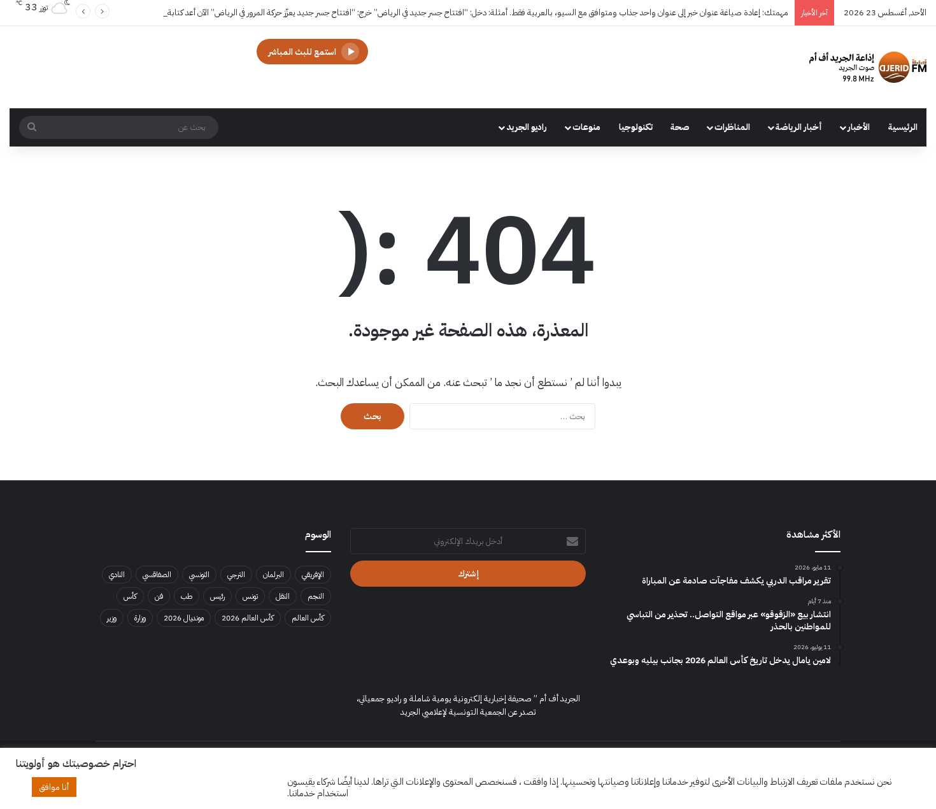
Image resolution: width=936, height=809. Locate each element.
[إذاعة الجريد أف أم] (867, 67)
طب (186, 596)
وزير (112, 618)
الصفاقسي (157, 574)
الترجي (236, 574)
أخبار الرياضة (799, 127)
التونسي (199, 574)
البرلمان (273, 574)
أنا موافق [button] (54, 787)
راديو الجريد (526, 127)
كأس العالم (308, 618)
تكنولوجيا (636, 127)
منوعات (586, 127)
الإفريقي (313, 574)
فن (159, 596)
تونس (250, 596)
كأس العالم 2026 (248, 618)
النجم (316, 596)
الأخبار (858, 127)
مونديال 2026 (184, 618)
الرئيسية (903, 127)
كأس (130, 596)
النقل (283, 596)
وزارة (140, 618)
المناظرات (732, 127)
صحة (680, 127)
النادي (117, 574)
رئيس (217, 596)
